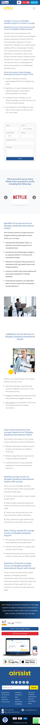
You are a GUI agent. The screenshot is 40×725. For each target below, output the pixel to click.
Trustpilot (18, 622)
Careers (17, 699)
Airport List (5, 699)
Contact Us (18, 692)
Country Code (10, 132)
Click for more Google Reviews (20, 629)
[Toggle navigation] (33, 8)
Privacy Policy (6, 701)
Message (8, 147)
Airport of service (11, 140)
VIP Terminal (10, 402)
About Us (4, 697)
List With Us (18, 695)
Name (8, 125)
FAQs (16, 697)
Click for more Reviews (20, 633)
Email (23, 125)
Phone (23, 132)
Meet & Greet (5, 692)
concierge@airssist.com (30, 710)
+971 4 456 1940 (9, 710)
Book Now (34, 2)
